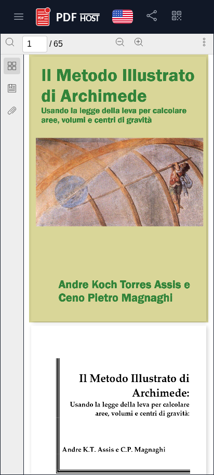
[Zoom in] (138, 42)
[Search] (10, 42)
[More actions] (204, 42)
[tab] (12, 68)
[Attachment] (12, 110)
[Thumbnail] (12, 66)
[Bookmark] (12, 88)
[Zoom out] (120, 42)
